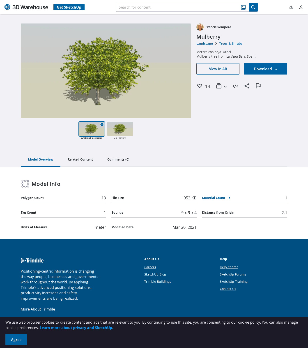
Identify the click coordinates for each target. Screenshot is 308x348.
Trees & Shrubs (230, 43)
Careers (150, 267)
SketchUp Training (234, 281)
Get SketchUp (69, 7)
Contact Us (228, 289)
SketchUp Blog (155, 274)
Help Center (229, 267)
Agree (16, 339)
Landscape (204, 43)
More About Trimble (38, 309)
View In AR (218, 68)
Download (263, 68)
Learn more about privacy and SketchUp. (76, 327)
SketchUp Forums (233, 274)
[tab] (40, 160)
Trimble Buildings (157, 281)
